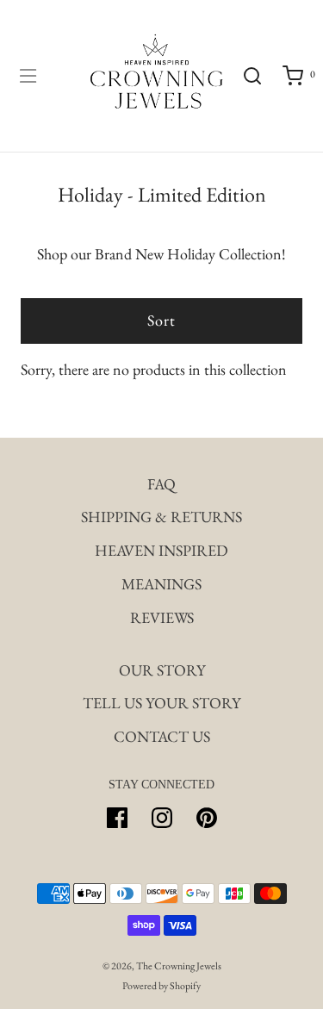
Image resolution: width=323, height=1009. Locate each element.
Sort (161, 320)
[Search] (252, 76)
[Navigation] (27, 76)
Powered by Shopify (161, 986)
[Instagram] (162, 817)
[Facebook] (117, 817)
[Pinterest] (206, 817)
